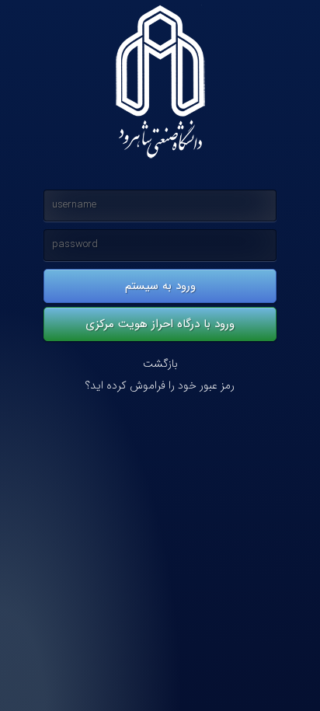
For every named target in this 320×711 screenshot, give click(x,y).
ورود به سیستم (160, 286)
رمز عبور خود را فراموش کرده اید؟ (160, 386)
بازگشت (160, 364)
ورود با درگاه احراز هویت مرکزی (160, 324)
